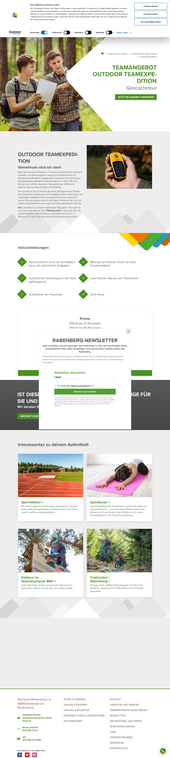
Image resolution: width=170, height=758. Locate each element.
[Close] (128, 331)
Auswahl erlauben (150, 14)
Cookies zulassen (151, 6)
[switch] (67, 32)
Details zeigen (122, 33)
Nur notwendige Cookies (151, 22)
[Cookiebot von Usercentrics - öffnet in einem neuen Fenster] (15, 32)
